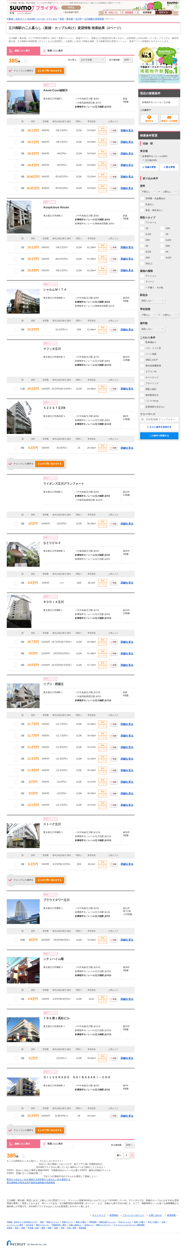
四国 (56, 1228)
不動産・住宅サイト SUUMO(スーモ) (22, 1222)
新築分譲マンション (107, 1222)
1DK (168, 228)
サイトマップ (98, 1215)
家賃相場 (93, 1222)
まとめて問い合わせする (50, 70)
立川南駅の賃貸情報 (94, 19)
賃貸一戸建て (81, 1222)
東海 (43, 1228)
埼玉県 (25, 1182)
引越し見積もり (75, 1225)
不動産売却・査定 (58, 1225)
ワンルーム (151, 222)
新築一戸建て (139, 1222)
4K (167, 252)
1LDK (148, 234)
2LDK (168, 240)
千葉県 (32, 1182)
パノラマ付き (152, 401)
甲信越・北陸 (33, 1228)
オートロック (152, 377)
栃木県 (45, 1182)
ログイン (163, 13)
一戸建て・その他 (154, 287)
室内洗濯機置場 (153, 365)
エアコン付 (151, 371)
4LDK (168, 257)
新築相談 (82, 1228)
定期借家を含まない (155, 407)
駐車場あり (151, 342)
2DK (148, 240)
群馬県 (51, 1182)
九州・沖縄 (71, 1228)
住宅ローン (89, 1225)
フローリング (152, 383)
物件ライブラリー (103, 1225)
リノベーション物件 (15, 1225)
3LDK (148, 252)
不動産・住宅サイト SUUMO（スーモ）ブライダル (32, 19)
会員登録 (147, 13)
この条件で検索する (159, 435)
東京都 (69, 19)
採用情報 (171, 1215)
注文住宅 (29, 1225)
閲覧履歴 (129, 12)
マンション (151, 276)
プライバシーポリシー (133, 1215)
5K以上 (149, 263)
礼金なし (150, 204)
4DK (148, 257)
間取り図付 (151, 389)
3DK (168, 246)
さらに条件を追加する (160, 427)
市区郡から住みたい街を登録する (53, 1179)
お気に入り (112, 12)
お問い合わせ (155, 1215)
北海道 (9, 1228)
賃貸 (62, 19)
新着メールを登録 (169, 119)
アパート (150, 281)
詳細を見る (127, 130)
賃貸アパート (67, 1222)
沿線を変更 (150, 167)
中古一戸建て (153, 1222)
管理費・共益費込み (155, 198)
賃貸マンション (52, 1222)
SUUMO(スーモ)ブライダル (34, 10)
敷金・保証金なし (154, 210)
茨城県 (38, 1182)
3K (147, 246)
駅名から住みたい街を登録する (22, 1179)
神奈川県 (17, 1182)
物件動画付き (152, 395)
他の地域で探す (71, 12)
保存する (149, 119)
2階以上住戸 (152, 360)
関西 (49, 1228)
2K (167, 234)
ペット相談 (151, 354)
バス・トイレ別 (153, 348)
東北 (17, 1228)
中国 (62, 1228)
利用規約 (114, 1215)
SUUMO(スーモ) (173, 4)
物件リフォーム (42, 1225)
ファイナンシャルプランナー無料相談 (129, 1225)
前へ (119, 1155)
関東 (23, 1228)
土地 (163, 1222)
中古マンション (125, 1222)
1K (147, 228)
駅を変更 (170, 167)
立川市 (78, 19)
